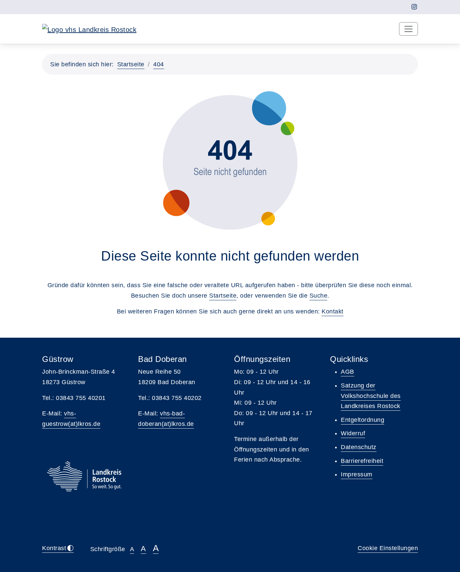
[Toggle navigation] (408, 29)
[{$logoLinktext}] (89, 29)
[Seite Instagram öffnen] (414, 7)
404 (158, 64)
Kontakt (332, 311)
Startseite (130, 64)
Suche (318, 295)
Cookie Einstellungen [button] (388, 548)
